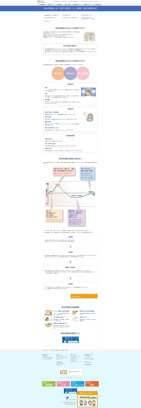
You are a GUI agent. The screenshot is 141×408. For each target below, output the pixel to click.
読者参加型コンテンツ (77, 4)
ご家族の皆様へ (59, 4)
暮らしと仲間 (67, 4)
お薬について (51, 4)
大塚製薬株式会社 (67, 402)
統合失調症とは (43, 4)
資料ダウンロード (88, 4)
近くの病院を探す (97, 4)
